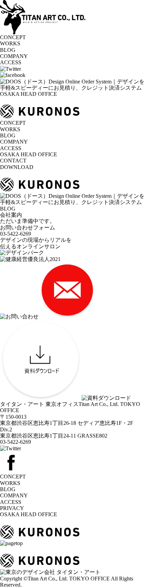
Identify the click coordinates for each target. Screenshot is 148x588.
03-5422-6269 (15, 442)
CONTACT (13, 160)
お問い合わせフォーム (27, 227)
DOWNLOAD (16, 167)
